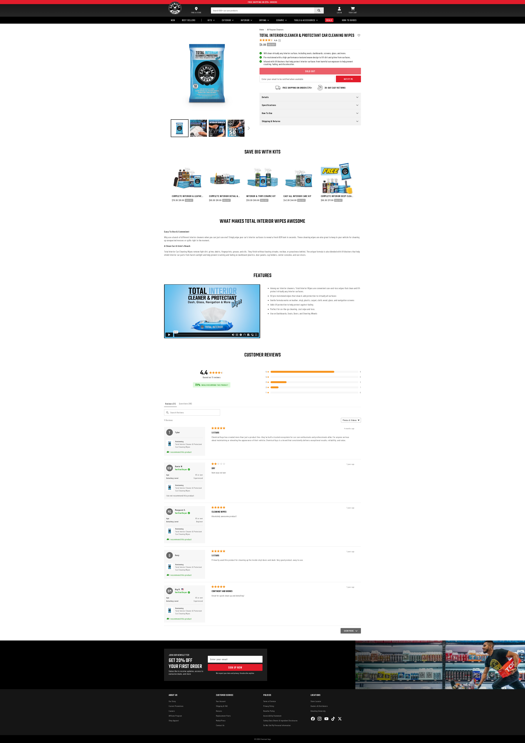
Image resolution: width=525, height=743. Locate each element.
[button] (353, 10)
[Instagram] (320, 719)
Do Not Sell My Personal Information (277, 725)
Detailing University (318, 711)
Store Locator (316, 701)
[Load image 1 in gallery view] (179, 128)
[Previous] (167, 128)
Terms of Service (269, 701)
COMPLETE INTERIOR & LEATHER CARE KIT (187, 196)
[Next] (249, 128)
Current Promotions (176, 706)
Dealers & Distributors (319, 706)
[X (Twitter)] (340, 719)
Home (261, 29)
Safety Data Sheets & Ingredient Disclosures (280, 720)
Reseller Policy (269, 711)
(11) (279, 40)
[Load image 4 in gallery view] (236, 128)
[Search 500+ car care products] (319, 10)
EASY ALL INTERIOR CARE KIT (297, 196)
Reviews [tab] (171, 404)
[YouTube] (326, 719)
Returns (219, 711)
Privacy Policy (268, 706)
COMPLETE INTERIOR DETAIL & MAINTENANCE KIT (223, 196)
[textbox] (192, 412)
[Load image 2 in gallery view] (198, 128)
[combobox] (267, 10)
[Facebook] (313, 719)
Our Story (172, 701)
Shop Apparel (174, 720)
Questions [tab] (186, 404)
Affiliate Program (175, 716)
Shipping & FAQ (222, 706)
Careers (172, 711)
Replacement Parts (223, 716)
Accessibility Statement (272, 716)
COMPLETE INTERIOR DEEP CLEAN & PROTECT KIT (337, 196)
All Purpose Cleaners (275, 29)
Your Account (221, 701)
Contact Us (220, 725)
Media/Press (221, 720)
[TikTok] (333, 719)
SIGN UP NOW (235, 667)
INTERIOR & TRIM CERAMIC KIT (261, 196)
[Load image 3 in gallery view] (217, 128)
